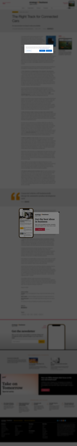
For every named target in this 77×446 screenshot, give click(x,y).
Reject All (42, 50)
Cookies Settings (28, 50)
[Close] (52, 46)
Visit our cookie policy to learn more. (44, 48)
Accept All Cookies (48, 50)
